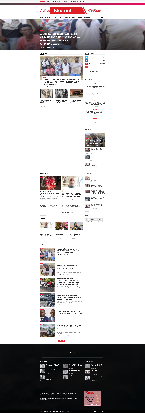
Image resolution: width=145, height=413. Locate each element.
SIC (86, 219)
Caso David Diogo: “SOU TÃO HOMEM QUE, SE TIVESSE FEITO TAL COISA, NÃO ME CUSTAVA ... (97, 378)
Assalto (94, 225)
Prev (42, 106)
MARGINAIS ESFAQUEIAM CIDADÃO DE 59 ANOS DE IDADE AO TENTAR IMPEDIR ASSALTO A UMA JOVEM (52, 377)
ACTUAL (54, 17)
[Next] (96, 125)
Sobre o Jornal (51, 3)
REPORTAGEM (87, 17)
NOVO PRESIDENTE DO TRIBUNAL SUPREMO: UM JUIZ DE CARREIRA (75, 371)
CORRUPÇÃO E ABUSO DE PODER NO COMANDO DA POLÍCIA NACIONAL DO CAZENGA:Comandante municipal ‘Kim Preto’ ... (71, 205)
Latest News (43, 244)
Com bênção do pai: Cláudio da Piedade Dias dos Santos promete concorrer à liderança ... (46, 101)
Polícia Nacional (99, 219)
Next (44, 106)
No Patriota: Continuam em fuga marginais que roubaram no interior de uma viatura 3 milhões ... (95, 112)
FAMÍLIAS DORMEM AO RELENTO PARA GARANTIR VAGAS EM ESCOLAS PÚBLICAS (75, 101)
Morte (102, 221)
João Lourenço (89, 228)
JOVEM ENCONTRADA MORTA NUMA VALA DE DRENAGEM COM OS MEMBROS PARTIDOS (75, 365)
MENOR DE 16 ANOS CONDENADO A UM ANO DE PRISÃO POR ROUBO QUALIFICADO (98, 365)
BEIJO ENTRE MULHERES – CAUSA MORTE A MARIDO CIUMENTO (53, 365)
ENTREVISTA (67, 17)
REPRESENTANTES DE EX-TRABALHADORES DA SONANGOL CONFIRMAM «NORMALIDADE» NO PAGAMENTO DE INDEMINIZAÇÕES (95, 103)
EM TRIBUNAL (47, 17)
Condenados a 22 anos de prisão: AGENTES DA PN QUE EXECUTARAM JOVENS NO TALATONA (61, 101)
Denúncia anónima (44, 210)
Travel (96, 223)
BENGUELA (91, 219)
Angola (92, 221)
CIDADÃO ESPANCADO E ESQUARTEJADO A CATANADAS (75, 376)
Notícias (56, 3)
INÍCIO (41, 17)
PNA (87, 223)
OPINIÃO (73, 17)
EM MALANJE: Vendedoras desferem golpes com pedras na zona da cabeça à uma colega (50, 193)
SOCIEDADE (60, 17)
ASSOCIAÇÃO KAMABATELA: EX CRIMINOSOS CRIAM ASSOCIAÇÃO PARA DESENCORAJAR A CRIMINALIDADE (61, 82)
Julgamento (96, 228)
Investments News (44, 173)
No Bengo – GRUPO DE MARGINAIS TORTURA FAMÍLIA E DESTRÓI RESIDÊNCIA (52, 371)
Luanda (91, 223)
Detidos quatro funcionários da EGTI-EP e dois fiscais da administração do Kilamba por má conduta (69, 327)
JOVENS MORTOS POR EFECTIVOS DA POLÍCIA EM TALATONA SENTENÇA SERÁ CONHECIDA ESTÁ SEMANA (72, 195)
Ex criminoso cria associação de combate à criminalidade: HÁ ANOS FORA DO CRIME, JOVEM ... (95, 95)
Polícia (87, 221)
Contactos (61, 3)
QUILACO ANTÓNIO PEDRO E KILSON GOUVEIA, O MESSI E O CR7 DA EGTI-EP (95, 120)
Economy (42, 218)
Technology (100, 225)
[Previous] (94, 125)
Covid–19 (97, 221)
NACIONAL (80, 17)
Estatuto (95, 411)
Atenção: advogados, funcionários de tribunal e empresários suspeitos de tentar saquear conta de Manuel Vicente (50, 205)
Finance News (43, 53)
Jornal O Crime (43, 47)
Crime (100, 223)
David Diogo (88, 225)
